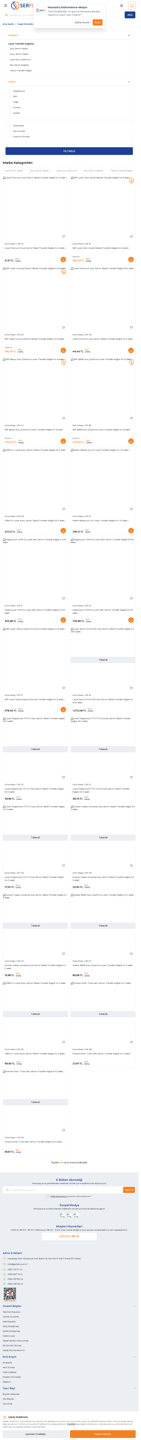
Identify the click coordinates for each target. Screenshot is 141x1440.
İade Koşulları (9, 1321)
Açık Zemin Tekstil (14, 170)
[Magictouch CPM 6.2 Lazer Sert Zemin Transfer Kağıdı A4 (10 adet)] (35, 570)
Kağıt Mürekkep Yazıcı (30, 24)
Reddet (71, 1424)
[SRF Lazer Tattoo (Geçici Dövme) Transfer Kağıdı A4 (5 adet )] (35, 660)
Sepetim (7, 1381)
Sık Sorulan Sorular (12, 1345)
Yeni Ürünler (9, 1367)
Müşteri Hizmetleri (12, 1377)
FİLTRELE (69, 151)
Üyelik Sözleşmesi (11, 1331)
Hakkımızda (9, 1336)
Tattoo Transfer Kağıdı (121, 170)
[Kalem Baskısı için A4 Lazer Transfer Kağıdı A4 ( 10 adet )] (103, 481)
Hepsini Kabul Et (103, 1434)
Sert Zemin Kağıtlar (93, 170)
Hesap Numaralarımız (14, 1350)
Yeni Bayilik (8, 1399)
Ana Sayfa (8, 24)
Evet (97, 22)
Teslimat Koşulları (11, 1312)
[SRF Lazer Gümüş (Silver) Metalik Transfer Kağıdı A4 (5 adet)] (35, 299)
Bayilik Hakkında (11, 1394)
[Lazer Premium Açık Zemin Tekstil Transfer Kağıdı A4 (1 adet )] (35, 208)
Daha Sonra (82, 22)
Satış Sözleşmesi (11, 1326)
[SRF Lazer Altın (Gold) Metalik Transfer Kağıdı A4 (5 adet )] (103, 208)
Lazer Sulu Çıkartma (66, 170)
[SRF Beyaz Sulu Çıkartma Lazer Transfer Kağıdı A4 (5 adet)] (35, 390)
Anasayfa (7, 1362)
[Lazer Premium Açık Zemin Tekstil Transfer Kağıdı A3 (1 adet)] (103, 299)
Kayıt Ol (129, 1190)
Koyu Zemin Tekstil (39, 170)
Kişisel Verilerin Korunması (16, 1340)
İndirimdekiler (10, 1372)
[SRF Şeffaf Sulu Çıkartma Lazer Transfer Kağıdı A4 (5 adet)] (103, 390)
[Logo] (27, 5)
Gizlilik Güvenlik (11, 1316)
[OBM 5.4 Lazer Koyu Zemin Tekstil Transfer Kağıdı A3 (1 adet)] (35, 481)
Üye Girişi (7, 1403)
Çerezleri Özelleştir (35, 1434)
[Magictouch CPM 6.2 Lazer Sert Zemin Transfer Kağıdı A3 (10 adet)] (103, 570)
